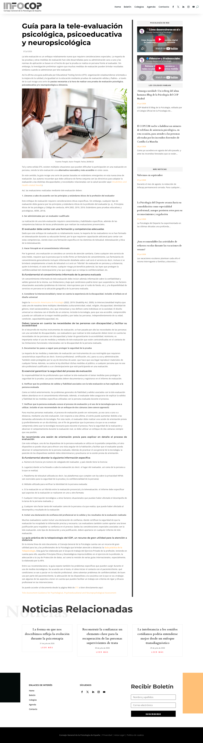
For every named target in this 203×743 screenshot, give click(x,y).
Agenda (151, 6)
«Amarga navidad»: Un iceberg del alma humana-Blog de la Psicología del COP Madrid (158, 94)
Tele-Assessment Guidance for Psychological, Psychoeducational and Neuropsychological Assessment (69, 592)
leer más (47, 647)
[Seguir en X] (87, 692)
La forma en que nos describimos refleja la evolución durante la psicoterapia (47, 634)
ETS (77, 587)
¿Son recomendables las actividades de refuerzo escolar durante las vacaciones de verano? (159, 245)
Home (118, 6)
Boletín (127, 6)
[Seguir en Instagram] (98, 692)
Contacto (164, 6)
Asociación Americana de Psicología (47, 302)
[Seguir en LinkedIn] (93, 692)
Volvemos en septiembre (150, 175)
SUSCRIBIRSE (153, 714)
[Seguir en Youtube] (104, 692)
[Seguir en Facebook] (82, 692)
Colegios (139, 6)
